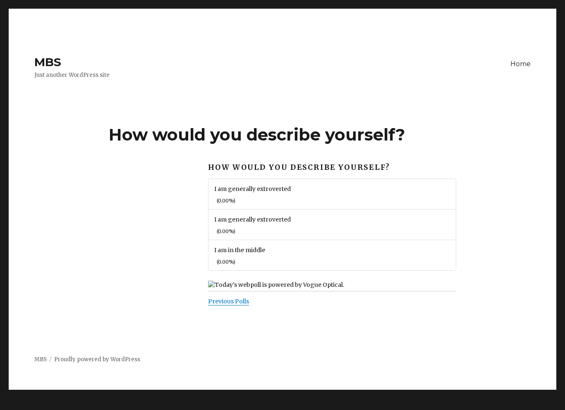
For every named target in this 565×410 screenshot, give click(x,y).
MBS (47, 62)
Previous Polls (228, 301)
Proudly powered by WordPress (97, 359)
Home (520, 64)
